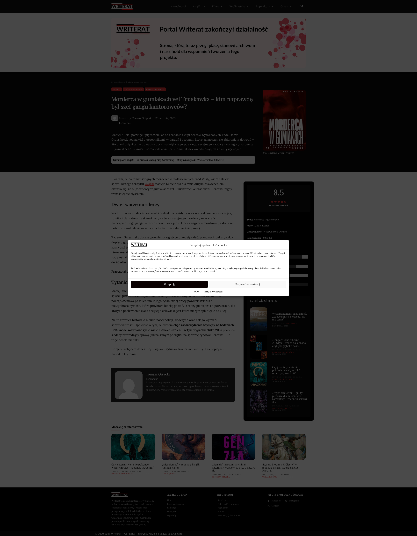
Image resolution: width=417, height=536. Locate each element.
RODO (196, 291)
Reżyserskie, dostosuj (247, 284)
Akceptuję (169, 284)
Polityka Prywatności (213, 291)
